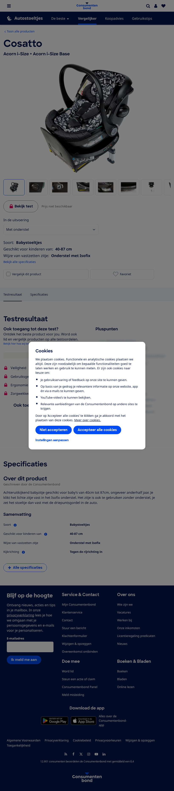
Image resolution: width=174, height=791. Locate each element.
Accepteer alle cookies (97, 430)
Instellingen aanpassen (52, 440)
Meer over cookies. (87, 420)
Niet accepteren (53, 430)
